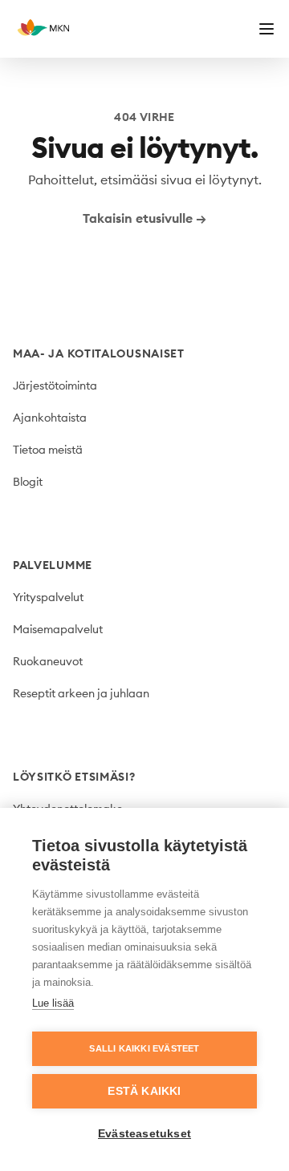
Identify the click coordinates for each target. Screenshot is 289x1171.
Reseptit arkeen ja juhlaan (81, 693)
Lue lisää (53, 1003)
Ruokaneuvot (48, 661)
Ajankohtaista (50, 417)
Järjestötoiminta (55, 385)
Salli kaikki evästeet (144, 1048)
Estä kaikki (144, 1091)
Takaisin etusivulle (144, 218)
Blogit (28, 481)
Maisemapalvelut (58, 629)
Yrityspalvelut (48, 597)
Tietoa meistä (48, 449)
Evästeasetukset (144, 1134)
